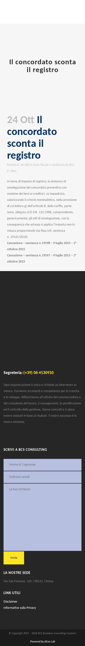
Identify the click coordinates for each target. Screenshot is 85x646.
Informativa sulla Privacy (20, 608)
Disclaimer (10, 602)
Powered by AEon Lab (42, 641)
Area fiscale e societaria (49, 165)
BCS (71, 165)
